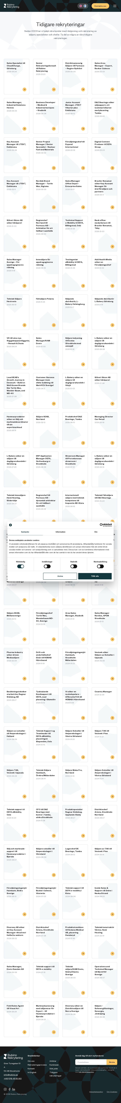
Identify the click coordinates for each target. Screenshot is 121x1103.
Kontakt (31, 1068)
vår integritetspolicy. (86, 1072)
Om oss (31, 1061)
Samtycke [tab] (25, 532)
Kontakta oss (100, 6)
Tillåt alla (95, 576)
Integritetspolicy (96, 1092)
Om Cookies (112, 1092)
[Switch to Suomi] (85, 5)
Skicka (112, 1062)
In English (32, 1072)
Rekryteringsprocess (37, 1064)
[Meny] (114, 6)
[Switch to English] (80, 5)
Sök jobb (54, 1068)
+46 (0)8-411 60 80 (13, 1078)
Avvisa (60, 576)
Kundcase (54, 1064)
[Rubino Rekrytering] (11, 6)
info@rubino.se (11, 1074)
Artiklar (53, 1061)
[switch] (47, 566)
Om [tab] (95, 532)
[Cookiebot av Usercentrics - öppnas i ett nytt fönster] (101, 525)
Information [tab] (60, 532)
